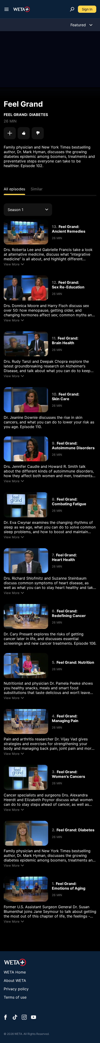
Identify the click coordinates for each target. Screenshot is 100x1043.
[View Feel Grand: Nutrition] (26, 665)
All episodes (14, 189)
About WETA (15, 980)
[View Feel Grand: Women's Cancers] (26, 777)
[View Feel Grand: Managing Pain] (26, 721)
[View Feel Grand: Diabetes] (26, 833)
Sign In (87, 9)
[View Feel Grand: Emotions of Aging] (26, 889)
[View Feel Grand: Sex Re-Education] (26, 287)
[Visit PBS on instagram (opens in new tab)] (24, 1017)
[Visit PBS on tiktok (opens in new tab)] (15, 1017)
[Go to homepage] (21, 9)
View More (12, 264)
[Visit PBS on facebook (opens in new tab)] (5, 1017)
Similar (37, 189)
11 (53, 338)
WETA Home (15, 972)
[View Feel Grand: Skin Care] (26, 399)
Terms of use (15, 997)
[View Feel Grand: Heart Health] (26, 560)
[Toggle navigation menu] (6, 9)
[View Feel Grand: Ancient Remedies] (26, 232)
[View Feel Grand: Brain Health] (26, 343)
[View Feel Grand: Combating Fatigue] (26, 504)
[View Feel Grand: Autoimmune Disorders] (26, 448)
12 (54, 282)
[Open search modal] (72, 9)
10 (54, 394)
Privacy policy (16, 989)
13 (54, 226)
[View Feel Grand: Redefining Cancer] (26, 616)
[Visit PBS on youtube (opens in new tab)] (33, 1017)
